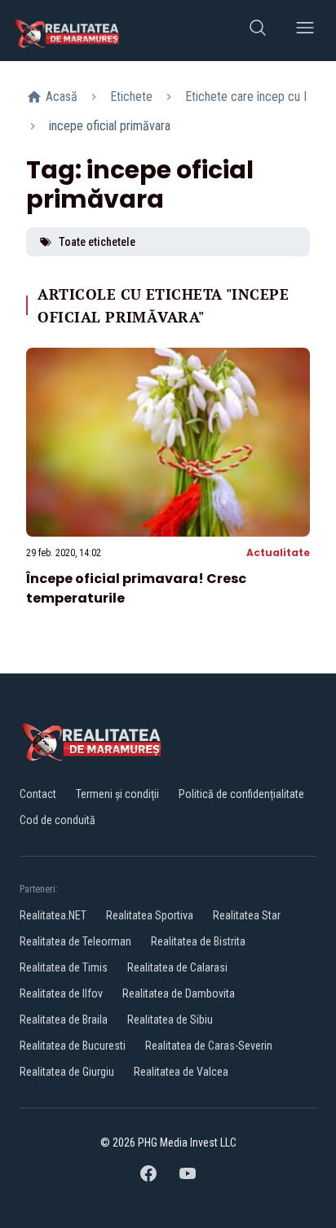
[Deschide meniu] (305, 30)
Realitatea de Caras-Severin (208, 1045)
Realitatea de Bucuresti (73, 1045)
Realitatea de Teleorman (75, 941)
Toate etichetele (97, 241)
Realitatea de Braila (64, 1019)
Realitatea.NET (53, 915)
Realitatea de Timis (64, 967)
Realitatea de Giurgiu (67, 1071)
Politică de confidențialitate (241, 793)
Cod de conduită (57, 820)
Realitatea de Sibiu (170, 1019)
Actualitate (278, 552)
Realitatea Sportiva (149, 915)
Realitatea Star (247, 915)
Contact (38, 793)
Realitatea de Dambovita (178, 993)
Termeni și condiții (117, 793)
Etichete (131, 96)
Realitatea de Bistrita (198, 941)
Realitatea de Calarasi (177, 967)
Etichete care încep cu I (246, 96)
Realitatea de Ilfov (61, 993)
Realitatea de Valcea (181, 1071)
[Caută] (257, 30)
